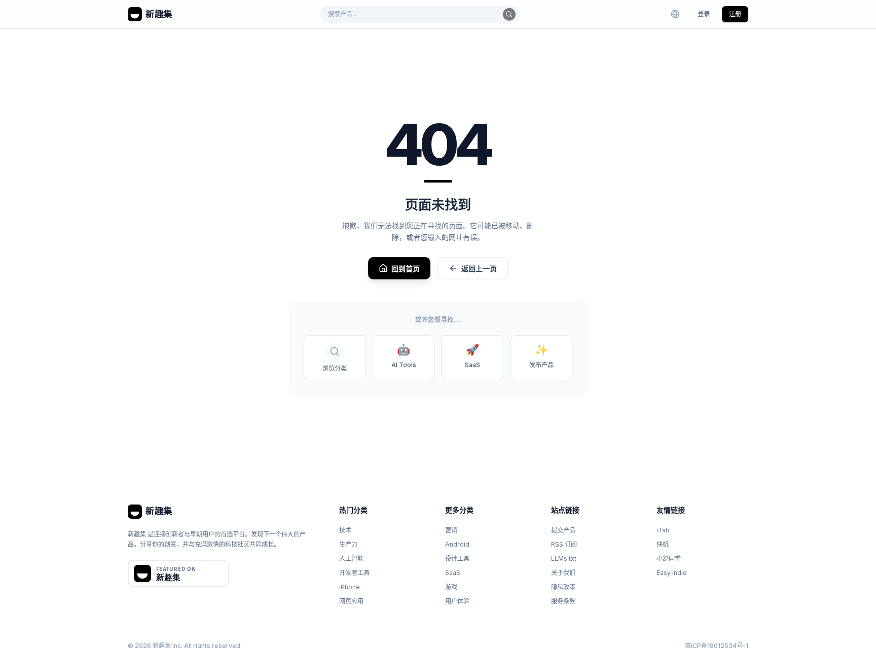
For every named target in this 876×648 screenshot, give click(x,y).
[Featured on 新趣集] (178, 573)
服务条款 (563, 601)
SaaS (452, 573)
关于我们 (563, 573)
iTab (663, 530)
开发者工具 (354, 573)
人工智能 (351, 558)
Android (457, 544)
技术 (345, 530)
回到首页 (405, 268)
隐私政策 (563, 587)
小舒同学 (668, 558)
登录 (704, 14)
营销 (451, 530)
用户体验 (457, 601)
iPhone (349, 587)
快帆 (662, 544)
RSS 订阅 (564, 544)
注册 (735, 14)
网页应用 (351, 601)
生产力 (348, 544)
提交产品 (563, 530)
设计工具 (457, 558)
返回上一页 (479, 268)
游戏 (451, 587)
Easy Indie (671, 573)
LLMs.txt (563, 558)
